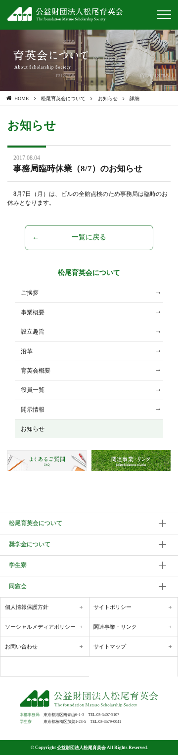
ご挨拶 (30, 292)
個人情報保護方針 (26, 607)
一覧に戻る (89, 237)
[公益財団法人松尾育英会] (65, 14)
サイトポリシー (112, 607)
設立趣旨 (32, 331)
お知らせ (32, 428)
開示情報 (32, 409)
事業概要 (32, 312)
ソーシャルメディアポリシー (40, 627)
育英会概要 (35, 370)
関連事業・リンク (115, 627)
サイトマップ (109, 646)
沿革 (27, 351)
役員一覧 (32, 389)
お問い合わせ (21, 646)
